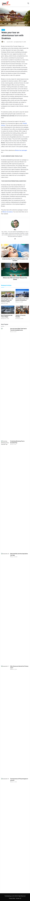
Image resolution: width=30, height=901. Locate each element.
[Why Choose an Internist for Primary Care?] (5, 721)
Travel (3, 29)
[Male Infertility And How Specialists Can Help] (5, 608)
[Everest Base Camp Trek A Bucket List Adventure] (22, 293)
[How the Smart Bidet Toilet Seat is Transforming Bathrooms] (5, 383)
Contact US (18, 898)
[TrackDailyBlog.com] (6, 3)
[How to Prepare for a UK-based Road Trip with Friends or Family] (7, 293)
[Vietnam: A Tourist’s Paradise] (22, 310)
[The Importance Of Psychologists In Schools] (5, 833)
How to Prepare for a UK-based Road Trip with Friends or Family (7, 300)
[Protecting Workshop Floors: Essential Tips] (5, 496)
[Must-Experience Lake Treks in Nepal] (7, 310)
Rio (4, 41)
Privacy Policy (12, 898)
